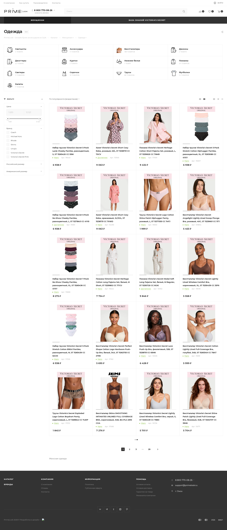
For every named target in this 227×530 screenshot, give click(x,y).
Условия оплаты (143, 484)
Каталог (9, 479)
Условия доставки (144, 488)
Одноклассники (113, 509)
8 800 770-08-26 (43, 10)
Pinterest (127, 509)
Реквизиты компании (146, 495)
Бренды (8, 484)
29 (149, 449)
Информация (92, 479)
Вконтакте (100, 509)
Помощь (141, 479)
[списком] (218, 99)
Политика (89, 484)
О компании (46, 484)
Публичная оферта (93, 488)
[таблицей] (222, 99)
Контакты (45, 492)
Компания (47, 479)
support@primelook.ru (186, 485)
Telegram (107, 509)
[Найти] (184, 11)
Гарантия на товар (144, 492)
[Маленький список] (200, 99)
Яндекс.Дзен (120, 509)
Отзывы (44, 488)
